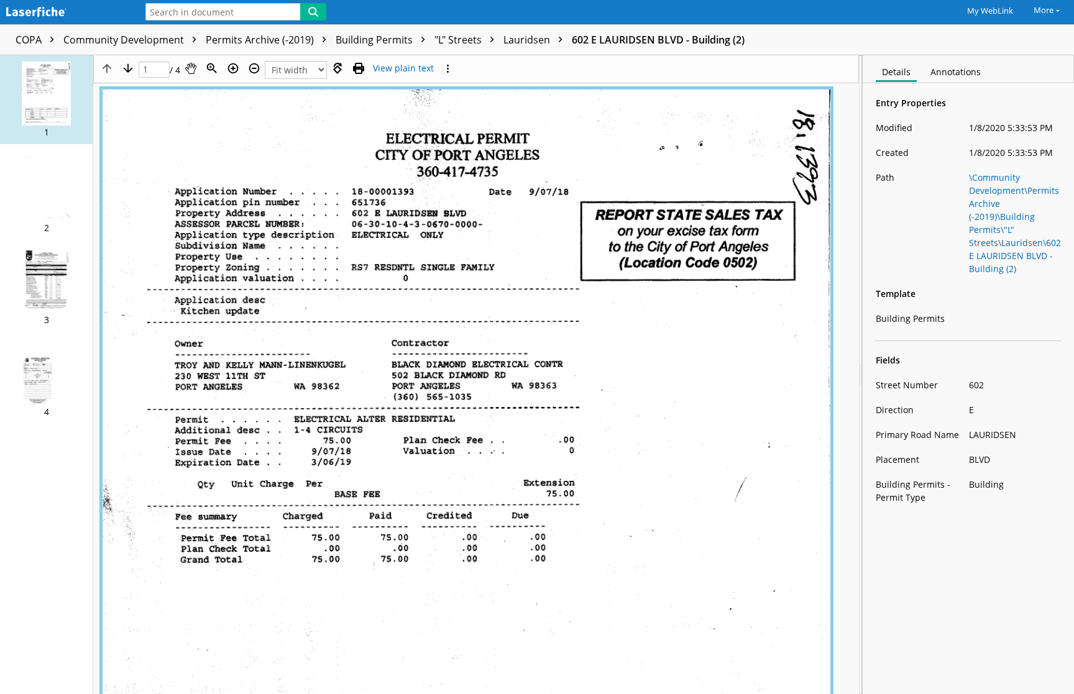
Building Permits (375, 40)
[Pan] (190, 68)
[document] (968, 374)
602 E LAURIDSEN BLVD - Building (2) (658, 40)
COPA (30, 40)
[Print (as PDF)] (358, 68)
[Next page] (128, 68)
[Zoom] (212, 68)
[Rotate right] (337, 68)
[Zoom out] (254, 68)
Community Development (124, 40)
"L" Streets (459, 40)
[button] (46, 99)
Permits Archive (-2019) (261, 40)
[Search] (313, 12)
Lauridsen (528, 40)
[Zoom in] (233, 68)
